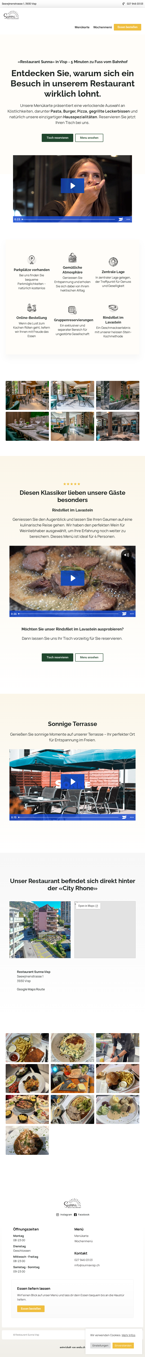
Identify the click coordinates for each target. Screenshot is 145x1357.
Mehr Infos (128, 1335)
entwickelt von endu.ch (72, 1347)
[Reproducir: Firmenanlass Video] (72, 185)
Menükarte (82, 27)
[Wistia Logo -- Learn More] (120, 219)
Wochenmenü (102, 27)
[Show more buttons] (128, 219)
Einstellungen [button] (100, 1345)
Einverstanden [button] (123, 1345)
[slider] (68, 219)
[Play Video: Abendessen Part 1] (72, 578)
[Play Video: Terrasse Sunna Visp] (72, 781)
